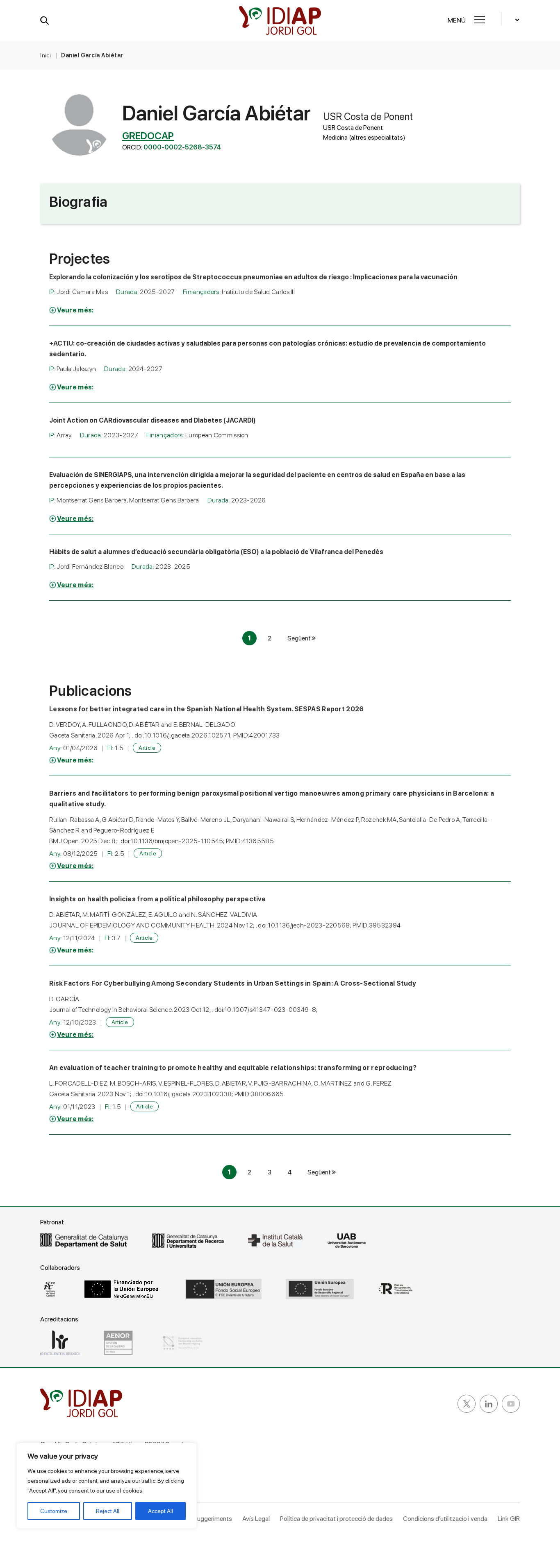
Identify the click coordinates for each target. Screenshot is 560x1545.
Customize (53, 1511)
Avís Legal (256, 1518)
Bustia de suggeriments (199, 1518)
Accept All (160, 1511)
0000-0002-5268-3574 (182, 147)
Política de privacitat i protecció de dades (336, 1518)
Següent (299, 638)
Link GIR (509, 1518)
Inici (45, 55)
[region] (106, 1486)
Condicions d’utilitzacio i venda (445, 1518)
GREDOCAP (148, 136)
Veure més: (75, 310)
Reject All (107, 1511)
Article (147, 747)
